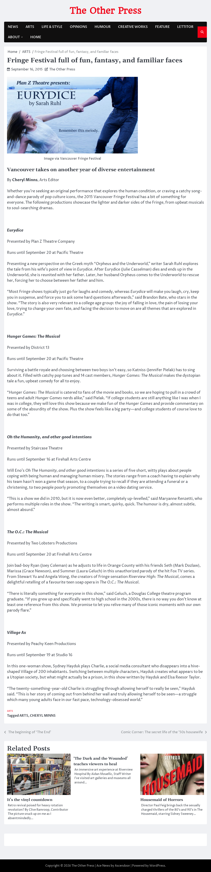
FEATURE (162, 27)
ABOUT (14, 37)
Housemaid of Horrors (161, 799)
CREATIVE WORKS (133, 27)
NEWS (13, 27)
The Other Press (106, 10)
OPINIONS (78, 27)
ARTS (30, 27)
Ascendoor (122, 866)
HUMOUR (103, 27)
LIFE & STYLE (52, 27)
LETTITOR (185, 27)
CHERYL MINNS (43, 715)
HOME (35, 37)
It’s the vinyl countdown (29, 799)
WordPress (157, 866)
